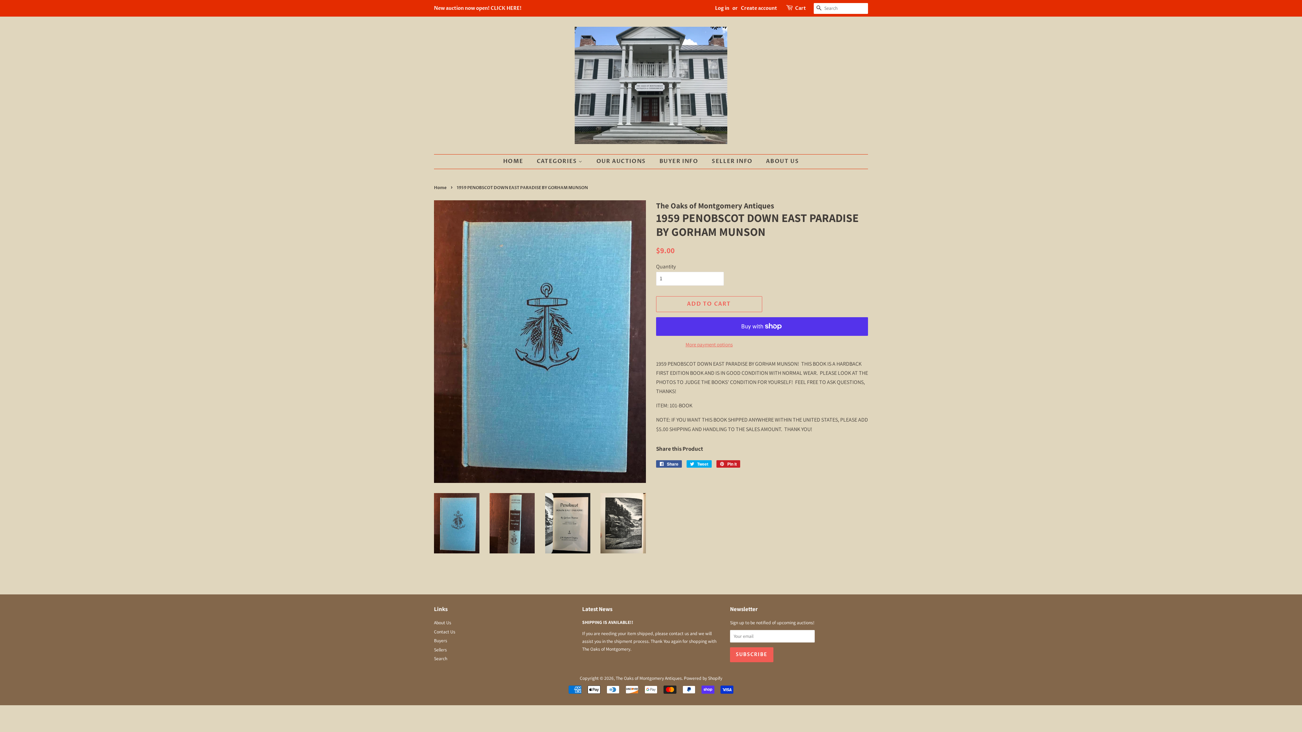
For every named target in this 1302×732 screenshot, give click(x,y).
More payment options (709, 344)
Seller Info (732, 161)
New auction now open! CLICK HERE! (477, 8)
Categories (558, 161)
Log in (722, 8)
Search (440, 658)
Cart (800, 8)
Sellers (440, 650)
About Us (782, 161)
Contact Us (444, 632)
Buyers (440, 640)
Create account (759, 8)
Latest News (597, 609)
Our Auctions (621, 161)
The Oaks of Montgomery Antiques (649, 678)
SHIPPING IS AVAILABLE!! (607, 622)
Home (513, 161)
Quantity (666, 266)
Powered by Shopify (703, 678)
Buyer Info (678, 161)
